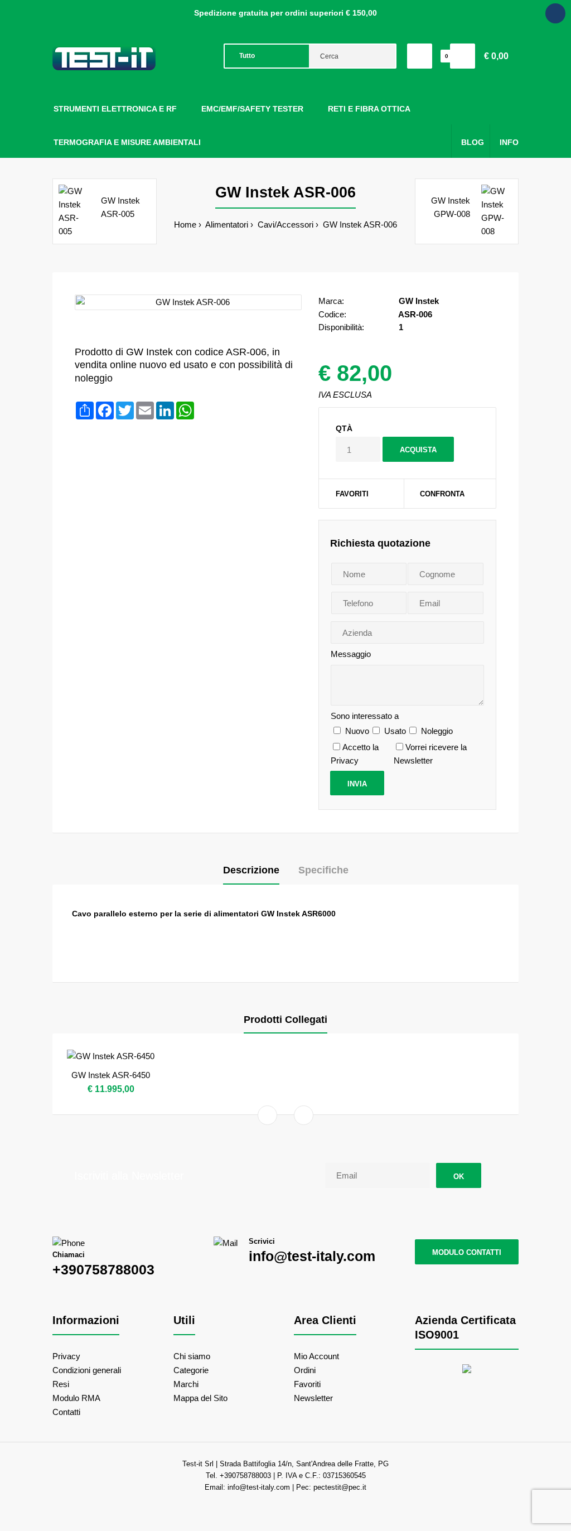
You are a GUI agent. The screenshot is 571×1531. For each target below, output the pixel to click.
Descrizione (251, 870)
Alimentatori (226, 224)
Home (185, 224)
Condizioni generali (86, 1370)
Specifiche (323, 870)
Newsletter (313, 1398)
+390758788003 (103, 1269)
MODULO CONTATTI (466, 1252)
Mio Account (316, 1356)
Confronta (442, 494)
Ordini (305, 1370)
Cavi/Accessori (284, 224)
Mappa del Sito (200, 1398)
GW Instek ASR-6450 (110, 1075)
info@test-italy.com (312, 1256)
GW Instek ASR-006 (359, 224)
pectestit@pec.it (339, 1487)
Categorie (191, 1370)
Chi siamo (191, 1356)
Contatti (66, 1412)
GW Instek (419, 301)
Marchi (186, 1384)
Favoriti (352, 494)
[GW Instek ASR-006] (188, 302)
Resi (60, 1384)
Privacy (66, 1356)
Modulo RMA (76, 1398)
